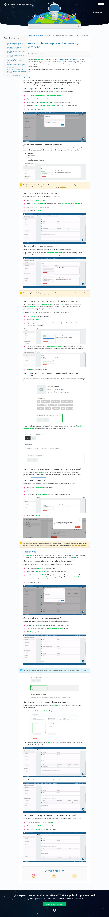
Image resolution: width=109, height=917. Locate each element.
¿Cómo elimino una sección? (15, 75)
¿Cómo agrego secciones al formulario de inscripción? (15, 44)
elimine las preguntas (79, 545)
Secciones (9, 41)
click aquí (63, 187)
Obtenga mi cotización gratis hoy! (54, 904)
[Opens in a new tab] (54, 910)
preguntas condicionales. (38, 477)
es (100, 4)
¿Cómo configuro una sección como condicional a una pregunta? (15, 60)
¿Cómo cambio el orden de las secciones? (15, 55)
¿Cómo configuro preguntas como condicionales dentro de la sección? (16, 71)
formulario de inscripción (68, 59)
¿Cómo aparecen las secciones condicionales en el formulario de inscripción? (16, 65)
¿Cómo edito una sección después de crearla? (14, 48)
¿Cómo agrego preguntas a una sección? (16, 51)
